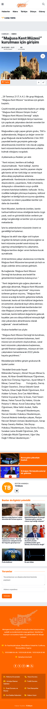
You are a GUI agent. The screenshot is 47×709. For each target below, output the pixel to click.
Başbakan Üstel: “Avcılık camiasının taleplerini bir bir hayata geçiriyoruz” (12, 541)
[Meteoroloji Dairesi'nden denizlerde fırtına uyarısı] (12, 510)
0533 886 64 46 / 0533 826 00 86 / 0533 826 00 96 (25, 652)
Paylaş (6, 82)
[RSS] (32, 666)
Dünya (33, 12)
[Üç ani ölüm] (35, 555)
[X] (19, 666)
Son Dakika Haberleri (13, 695)
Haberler (6, 12)
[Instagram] (23, 666)
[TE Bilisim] (7, 488)
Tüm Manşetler (32, 688)
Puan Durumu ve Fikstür (10, 689)
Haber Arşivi (31, 695)
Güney (42, 12)
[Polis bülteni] (12, 555)
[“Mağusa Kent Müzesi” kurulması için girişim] (23, 65)
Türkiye (24, 12)
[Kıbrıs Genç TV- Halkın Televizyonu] (22, 4)
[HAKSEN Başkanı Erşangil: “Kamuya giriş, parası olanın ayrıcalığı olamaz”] (35, 510)
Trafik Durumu (32, 681)
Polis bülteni (7, 562)
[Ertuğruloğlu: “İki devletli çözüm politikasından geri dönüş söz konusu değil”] (35, 531)
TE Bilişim (29, 706)
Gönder (7, 596)
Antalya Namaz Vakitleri (10, 682)
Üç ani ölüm (29, 562)
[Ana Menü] (2, 4)
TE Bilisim (19, 486)
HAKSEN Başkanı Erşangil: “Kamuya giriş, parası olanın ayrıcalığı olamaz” (35, 519)
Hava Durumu (32, 677)
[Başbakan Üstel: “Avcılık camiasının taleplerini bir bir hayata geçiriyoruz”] (12, 531)
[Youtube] (28, 666)
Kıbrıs (15, 12)
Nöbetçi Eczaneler (13, 677)
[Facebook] (15, 666)
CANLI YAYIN (9, 18)
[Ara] (43, 4)
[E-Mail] (17, 491)
